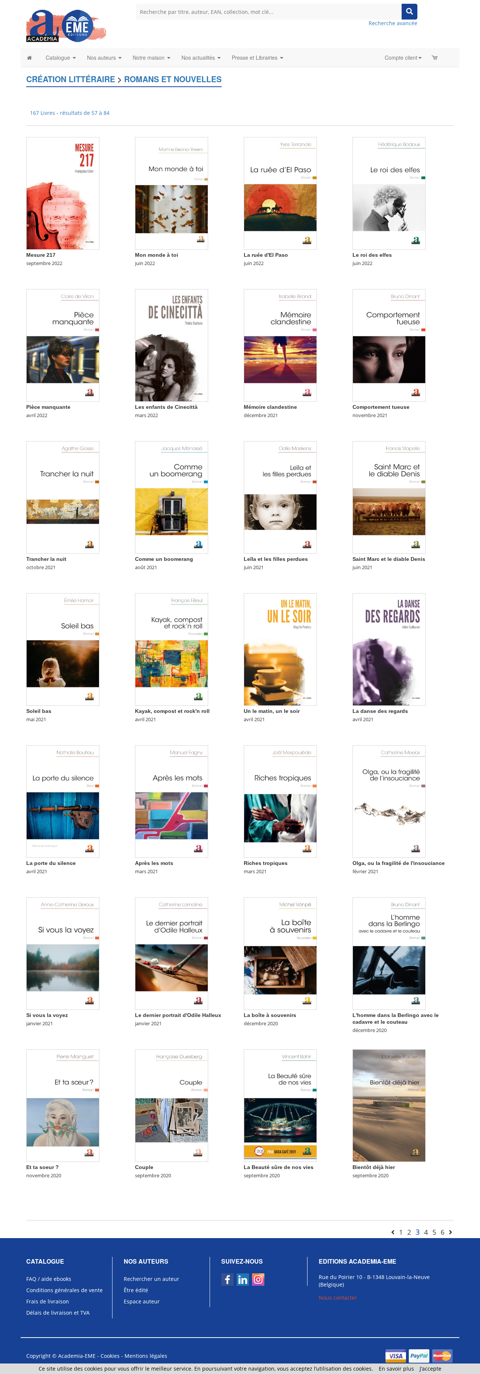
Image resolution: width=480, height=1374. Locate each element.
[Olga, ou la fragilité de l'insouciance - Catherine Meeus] (389, 801)
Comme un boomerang (164, 559)
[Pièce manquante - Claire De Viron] (62, 344)
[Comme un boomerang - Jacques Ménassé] (171, 496)
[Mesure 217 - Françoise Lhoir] (62, 192)
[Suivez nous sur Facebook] (227, 1279)
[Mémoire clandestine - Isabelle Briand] (280, 344)
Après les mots (154, 863)
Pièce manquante (48, 407)
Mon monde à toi (156, 255)
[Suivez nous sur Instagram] (258, 1279)
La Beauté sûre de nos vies (279, 1167)
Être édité (136, 1290)
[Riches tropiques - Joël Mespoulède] (280, 801)
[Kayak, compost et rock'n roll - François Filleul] (171, 648)
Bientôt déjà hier (373, 1167)
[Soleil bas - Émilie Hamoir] (62, 648)
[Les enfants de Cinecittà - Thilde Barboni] (171, 344)
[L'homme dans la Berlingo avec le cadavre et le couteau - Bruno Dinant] (389, 953)
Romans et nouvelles (173, 78)
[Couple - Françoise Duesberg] (171, 1105)
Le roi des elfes (372, 255)
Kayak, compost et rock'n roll (172, 711)
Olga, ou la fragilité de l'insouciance (398, 863)
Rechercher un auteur (151, 1278)
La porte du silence (51, 863)
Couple (144, 1167)
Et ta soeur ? (42, 1167)
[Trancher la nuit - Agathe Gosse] (62, 496)
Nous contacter (338, 1297)
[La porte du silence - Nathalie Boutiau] (62, 801)
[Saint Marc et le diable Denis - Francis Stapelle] (389, 496)
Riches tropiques (266, 863)
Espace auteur (142, 1301)
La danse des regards (380, 711)
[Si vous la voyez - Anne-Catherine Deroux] (62, 953)
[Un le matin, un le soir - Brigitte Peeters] (280, 648)
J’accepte (430, 1368)
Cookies (110, 1355)
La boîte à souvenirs (270, 1015)
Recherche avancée (393, 23)
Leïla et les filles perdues (276, 559)
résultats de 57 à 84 (85, 112)
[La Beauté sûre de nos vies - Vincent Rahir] (280, 1105)
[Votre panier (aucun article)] (435, 57)
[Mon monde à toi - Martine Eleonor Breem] (171, 192)
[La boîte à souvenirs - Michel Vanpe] (280, 953)
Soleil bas (38, 711)
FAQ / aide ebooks (48, 1278)
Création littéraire (70, 78)
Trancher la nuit (46, 559)
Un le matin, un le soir (272, 711)
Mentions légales (145, 1355)
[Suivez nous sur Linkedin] (243, 1279)
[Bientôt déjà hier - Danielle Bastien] (389, 1105)
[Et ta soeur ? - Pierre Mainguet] (62, 1105)
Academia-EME (77, 1355)
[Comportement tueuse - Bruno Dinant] (389, 344)
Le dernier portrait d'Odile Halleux (178, 1015)
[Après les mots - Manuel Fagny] (171, 801)
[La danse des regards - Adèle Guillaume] (389, 648)
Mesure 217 (41, 255)
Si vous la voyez (47, 1015)
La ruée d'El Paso (266, 255)
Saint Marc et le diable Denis (388, 559)
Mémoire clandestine (270, 407)
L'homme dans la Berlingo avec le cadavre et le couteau (395, 1018)
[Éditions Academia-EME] (66, 25)
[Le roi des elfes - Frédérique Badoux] (389, 192)
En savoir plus (396, 1368)
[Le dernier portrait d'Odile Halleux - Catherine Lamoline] (171, 953)
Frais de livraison (47, 1301)
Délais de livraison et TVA (58, 1312)
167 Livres (43, 112)
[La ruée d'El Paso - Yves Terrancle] (280, 192)
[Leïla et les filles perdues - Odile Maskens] (280, 496)
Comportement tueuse (381, 407)
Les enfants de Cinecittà (166, 407)
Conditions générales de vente (64, 1290)
